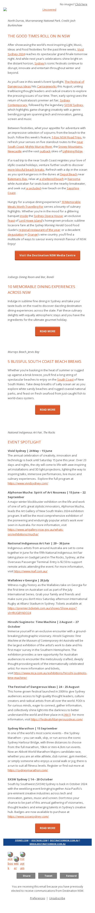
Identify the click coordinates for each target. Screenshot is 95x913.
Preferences (37, 898)
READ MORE (47, 331)
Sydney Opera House (48, 216)
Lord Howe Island (30, 220)
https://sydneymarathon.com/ (28, 770)
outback (45, 151)
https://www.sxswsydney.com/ (28, 816)
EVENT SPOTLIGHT (25, 442)
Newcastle (15, 151)
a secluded (33, 188)
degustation (16, 234)
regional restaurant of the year (39, 230)
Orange (33, 234)
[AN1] (67, 715)
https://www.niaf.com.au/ (31, 571)
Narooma (74, 179)
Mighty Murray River (38, 147)
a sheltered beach (51, 179)
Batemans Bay (17, 179)
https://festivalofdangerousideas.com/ (57, 719)
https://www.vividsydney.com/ (28, 483)
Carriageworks (47, 86)
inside (24, 216)
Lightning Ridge (73, 151)
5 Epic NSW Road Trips (67, 137)
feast (11, 220)
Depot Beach (68, 174)
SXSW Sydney (73, 105)
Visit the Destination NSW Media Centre (47, 255)
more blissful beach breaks (26, 170)
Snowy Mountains (70, 147)
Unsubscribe (57, 898)
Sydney (39, 63)
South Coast (65, 379)
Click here (81, 4)
